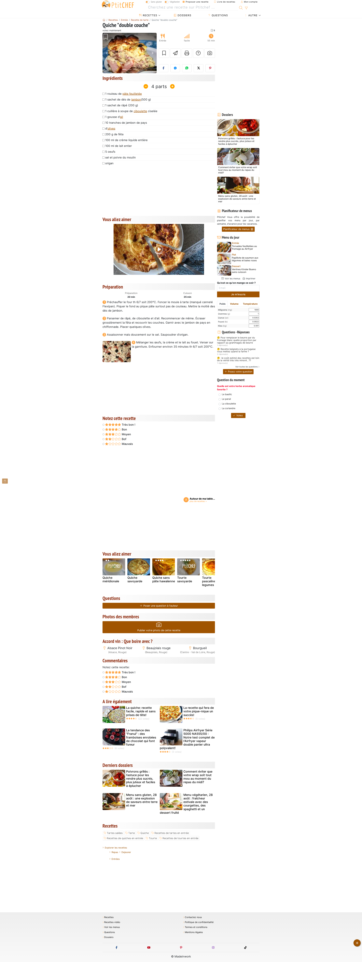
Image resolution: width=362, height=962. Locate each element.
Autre (252, 15)
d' (110, 128)
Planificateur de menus (236, 229)
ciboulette (140, 111)
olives (111, 128)
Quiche (144, 833)
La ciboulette (229, 403)
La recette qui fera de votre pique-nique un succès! (198, 711)
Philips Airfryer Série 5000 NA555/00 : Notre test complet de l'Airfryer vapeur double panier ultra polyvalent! (187, 739)
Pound (223, 321)
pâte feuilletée (132, 93)
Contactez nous (193, 917)
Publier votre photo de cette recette (158, 630)
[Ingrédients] (5, 480)
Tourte (153, 838)
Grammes (224, 314)
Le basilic (227, 394)
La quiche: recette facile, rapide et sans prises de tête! (141, 711)
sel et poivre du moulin (120, 157)
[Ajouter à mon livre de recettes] (164, 53)
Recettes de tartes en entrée (171, 833)
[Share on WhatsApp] (187, 68)
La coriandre (228, 408)
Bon (124, 429)
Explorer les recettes (116, 847)
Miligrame (225, 310)
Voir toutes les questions (246, 366)
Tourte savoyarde (184, 579)
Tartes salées (115, 833)
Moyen (126, 434)
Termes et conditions (196, 927)
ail (121, 117)
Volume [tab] (234, 303)
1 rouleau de (123, 93)
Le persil (226, 399)
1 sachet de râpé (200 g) (121, 105)
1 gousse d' (114, 117)
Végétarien (175, 2)
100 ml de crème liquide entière (126, 140)
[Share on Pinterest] (210, 68)
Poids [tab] (222, 303)
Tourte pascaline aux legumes (211, 581)
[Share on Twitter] (198, 68)
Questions (219, 15)
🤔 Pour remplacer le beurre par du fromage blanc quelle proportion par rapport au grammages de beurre (236, 340)
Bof (123, 439)
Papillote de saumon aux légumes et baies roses (245, 259)
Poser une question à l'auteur (160, 605)
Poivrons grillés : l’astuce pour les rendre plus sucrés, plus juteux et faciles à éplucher (140, 779)
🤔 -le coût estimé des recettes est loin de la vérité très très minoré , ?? (238, 359)
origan (109, 163)
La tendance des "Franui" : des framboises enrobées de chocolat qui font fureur (141, 737)
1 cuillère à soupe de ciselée (131, 111)
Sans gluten (156, 2)
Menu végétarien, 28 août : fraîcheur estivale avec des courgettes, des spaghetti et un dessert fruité (186, 803)
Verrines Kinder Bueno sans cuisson (244, 270)
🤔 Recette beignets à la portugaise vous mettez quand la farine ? (236, 350)
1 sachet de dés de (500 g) (128, 99)
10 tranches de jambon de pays (126, 122)
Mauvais (127, 444)
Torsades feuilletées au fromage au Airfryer (244, 247)
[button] (107, 53)
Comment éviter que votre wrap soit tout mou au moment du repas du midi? (197, 777)
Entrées (116, 859)
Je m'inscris (238, 294)
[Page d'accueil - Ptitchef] (104, 20)
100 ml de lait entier (118, 146)
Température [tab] (250, 303)
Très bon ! (128, 424)
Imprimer (250, 278)
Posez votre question (239, 371)
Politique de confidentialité (199, 922)
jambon (136, 99)
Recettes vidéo (112, 922)
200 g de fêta (114, 134)
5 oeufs (110, 151)
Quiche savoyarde (134, 579)
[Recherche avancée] (246, 8)
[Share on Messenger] (175, 68)
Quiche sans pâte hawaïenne (163, 579)
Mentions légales (194, 932)
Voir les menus (232, 278)
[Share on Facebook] (163, 68)
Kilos (222, 326)
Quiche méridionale (111, 579)
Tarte (131, 833)
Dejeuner (126, 852)
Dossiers (184, 15)
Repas (115, 852)
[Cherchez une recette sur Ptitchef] (241, 7)
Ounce (223, 318)
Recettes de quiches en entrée (125, 838)
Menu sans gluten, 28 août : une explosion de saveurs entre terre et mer (142, 800)
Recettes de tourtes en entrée (180, 838)
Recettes (149, 15)
